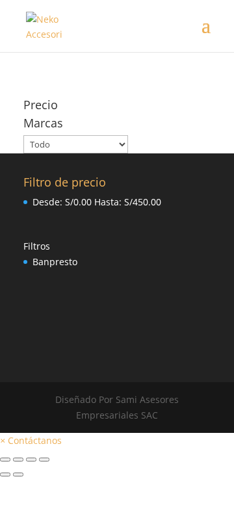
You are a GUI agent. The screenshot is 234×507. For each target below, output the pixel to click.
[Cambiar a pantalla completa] (31, 460)
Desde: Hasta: (96, 202)
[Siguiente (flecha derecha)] (18, 474)
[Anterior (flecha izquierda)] (5, 474)
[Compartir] (18, 460)
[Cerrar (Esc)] (5, 460)
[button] (31, 440)
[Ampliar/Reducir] (44, 460)
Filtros (36, 246)
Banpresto (54, 261)
